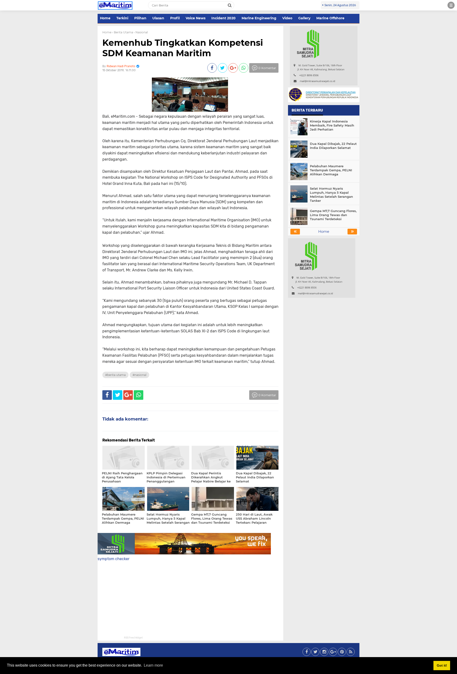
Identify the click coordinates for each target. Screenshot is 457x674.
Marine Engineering (259, 18)
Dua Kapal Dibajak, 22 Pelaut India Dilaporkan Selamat (333, 146)
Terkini (122, 18)
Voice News (195, 18)
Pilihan (140, 18)
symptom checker (113, 559)
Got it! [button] (442, 665)
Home (105, 18)
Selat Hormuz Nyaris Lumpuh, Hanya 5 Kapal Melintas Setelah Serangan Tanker (331, 195)
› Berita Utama (122, 32)
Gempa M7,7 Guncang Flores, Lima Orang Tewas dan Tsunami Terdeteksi (333, 215)
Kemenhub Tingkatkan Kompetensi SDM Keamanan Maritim (182, 47)
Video (287, 18)
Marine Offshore (330, 18)
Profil (175, 18)
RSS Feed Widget (133, 637)
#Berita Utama (115, 375)
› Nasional (141, 32)
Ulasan (158, 18)
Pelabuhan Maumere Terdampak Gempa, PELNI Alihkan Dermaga (331, 170)
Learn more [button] (153, 665)
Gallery (304, 18)
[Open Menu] (451, 5)
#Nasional (139, 375)
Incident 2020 (223, 18)
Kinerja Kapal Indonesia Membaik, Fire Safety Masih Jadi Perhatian (332, 125)
